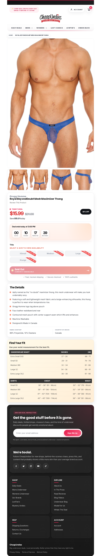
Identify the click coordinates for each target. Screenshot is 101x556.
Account (57, 525)
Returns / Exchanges (20, 530)
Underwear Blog (60, 502)
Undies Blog (84, 28)
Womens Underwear (20, 494)
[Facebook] (16, 466)
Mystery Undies (18, 505)
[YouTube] (38, 466)
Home (11, 35)
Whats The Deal (60, 510)
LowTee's (70, 28)
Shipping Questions (20, 525)
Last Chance (57, 28)
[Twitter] (23, 466)
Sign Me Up (72, 433)
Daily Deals (16, 28)
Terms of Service (28, 552)
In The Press (59, 490)
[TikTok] (46, 466)
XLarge (23, 260)
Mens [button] (27, 28)
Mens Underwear (19, 490)
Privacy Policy (15, 552)
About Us (58, 486)
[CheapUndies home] (50, 18)
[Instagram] (31, 466)
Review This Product (18, 203)
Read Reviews (60, 494)
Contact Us (16, 533)
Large (78, 253)
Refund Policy (42, 552)
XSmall (23, 253)
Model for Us (59, 505)
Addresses (58, 530)
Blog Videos (59, 498)
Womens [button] (40, 28)
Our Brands (17, 498)
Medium (50, 253)
